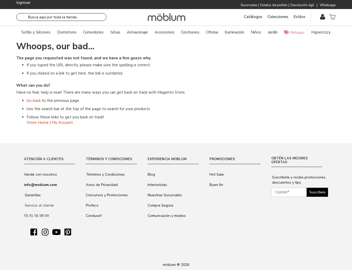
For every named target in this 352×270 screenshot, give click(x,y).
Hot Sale (216, 174)
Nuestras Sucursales (165, 195)
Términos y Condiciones (105, 174)
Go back (34, 100)
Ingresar (23, 2)
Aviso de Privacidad (102, 184)
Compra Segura (160, 205)
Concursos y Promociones (107, 195)
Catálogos (253, 16)
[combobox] (61, 17)
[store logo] (166, 17)
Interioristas (157, 184)
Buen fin (216, 184)
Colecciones (277, 16)
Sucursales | (250, 5)
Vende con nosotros (40, 174)
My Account (62, 122)
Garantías (33, 195)
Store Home (38, 122)
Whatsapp (328, 5)
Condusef (94, 215)
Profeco (92, 205)
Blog (151, 174)
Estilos (299, 16)
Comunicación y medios (167, 215)
